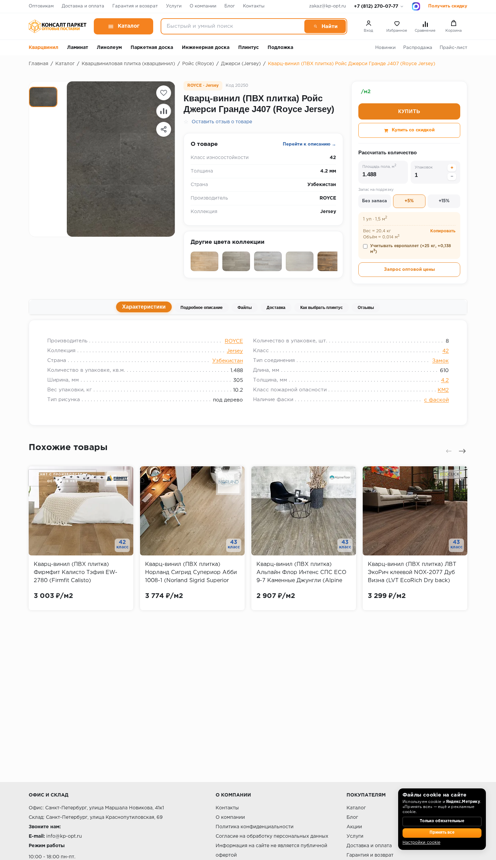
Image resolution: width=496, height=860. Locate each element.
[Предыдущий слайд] (448, 451)
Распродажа (417, 48)
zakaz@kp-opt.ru (327, 6)
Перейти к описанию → (309, 144)
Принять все (442, 832)
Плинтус (248, 48)
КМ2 (443, 390)
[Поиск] (325, 26)
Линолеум (109, 48)
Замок (440, 361)
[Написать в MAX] (416, 6)
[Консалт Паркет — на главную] (57, 26)
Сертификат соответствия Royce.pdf (245, 328)
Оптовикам (41, 6)
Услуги (174, 6)
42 (445, 351)
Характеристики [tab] (144, 307)
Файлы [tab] (245, 307)
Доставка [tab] (276, 307)
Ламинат (77, 48)
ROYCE (234, 341)
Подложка (280, 48)
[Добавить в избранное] (163, 92)
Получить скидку (447, 6)
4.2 (445, 380)
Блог (229, 6)
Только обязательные (442, 821)
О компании (203, 6)
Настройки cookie (421, 842)
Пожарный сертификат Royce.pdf (97, 328)
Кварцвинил (43, 48)
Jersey (235, 351)
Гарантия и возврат (135, 6)
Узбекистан (227, 361)
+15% (444, 201)
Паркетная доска (152, 48)
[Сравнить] (163, 111)
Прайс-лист (453, 48)
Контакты (254, 6)
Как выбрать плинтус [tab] (321, 307)
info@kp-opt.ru (64, 836)
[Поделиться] (163, 129)
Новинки (385, 48)
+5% (409, 201)
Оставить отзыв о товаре (222, 122)
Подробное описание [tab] (202, 307)
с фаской (436, 400)
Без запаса (374, 201)
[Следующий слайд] (462, 451)
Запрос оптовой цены (409, 269)
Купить (409, 111)
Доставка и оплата (83, 6)
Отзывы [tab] (366, 307)
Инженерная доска (205, 48)
